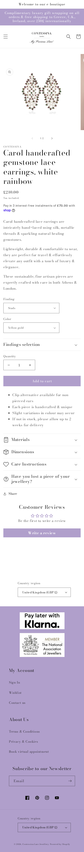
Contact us (17, 702)
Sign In (14, 682)
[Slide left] (32, 138)
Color (7, 319)
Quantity (9, 356)
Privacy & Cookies (23, 741)
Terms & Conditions (24, 731)
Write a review (42, 533)
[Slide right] (52, 138)
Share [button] (13, 493)
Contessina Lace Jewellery (35, 844)
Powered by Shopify (60, 844)
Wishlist (15, 692)
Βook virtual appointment (29, 751)
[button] (6, 37)
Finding (9, 299)
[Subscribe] (70, 781)
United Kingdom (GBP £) (40, 592)
